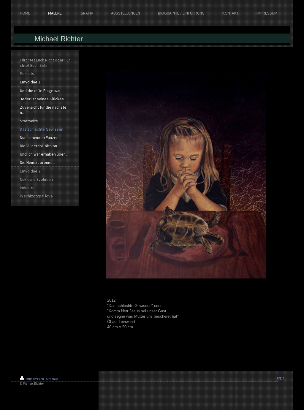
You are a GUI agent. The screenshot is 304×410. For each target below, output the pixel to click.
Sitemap (52, 379)
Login (280, 378)
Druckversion (35, 379)
